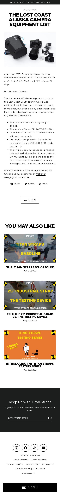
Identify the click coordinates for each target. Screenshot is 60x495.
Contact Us (47, 464)
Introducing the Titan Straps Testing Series (30, 365)
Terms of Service (15, 464)
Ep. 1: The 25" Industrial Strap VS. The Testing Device (30, 315)
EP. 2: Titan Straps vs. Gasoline (30, 267)
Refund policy (32, 464)
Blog (31, 200)
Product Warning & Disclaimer (30, 468)
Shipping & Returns (30, 455)
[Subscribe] (49, 418)
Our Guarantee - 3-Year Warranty (30, 460)
